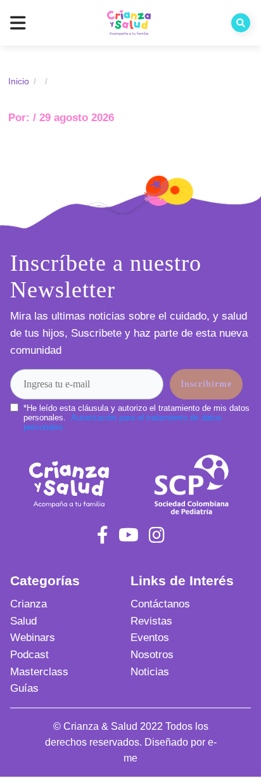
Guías (24, 688)
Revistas (151, 621)
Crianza (28, 604)
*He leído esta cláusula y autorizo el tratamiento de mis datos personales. (136, 417)
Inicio (18, 81)
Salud (23, 621)
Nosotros (152, 655)
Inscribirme (206, 384)
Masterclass (39, 672)
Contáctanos (160, 604)
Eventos (149, 638)
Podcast (29, 655)
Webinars (32, 638)
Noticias (149, 672)
